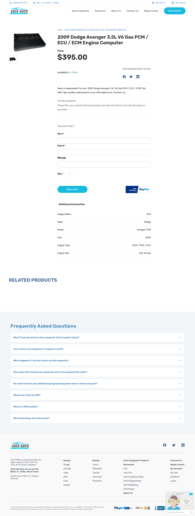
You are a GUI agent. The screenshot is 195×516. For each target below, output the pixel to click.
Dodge (66, 464)
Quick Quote (174, 11)
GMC (65, 477)
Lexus (95, 464)
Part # (61, 145)
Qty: (60, 173)
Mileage (61, 157)
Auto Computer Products (136, 460)
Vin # (60, 133)
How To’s (127, 472)
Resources (100, 10)
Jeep (65, 472)
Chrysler (67, 468)
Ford (65, 481)
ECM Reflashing (130, 485)
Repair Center (151, 10)
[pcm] (13, 59)
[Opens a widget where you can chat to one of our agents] (179, 503)
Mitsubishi (97, 468)
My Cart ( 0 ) (161, 3)
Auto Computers (80, 10)
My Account (180, 3)
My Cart (174, 472)
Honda (66, 485)
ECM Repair (128, 489)
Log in (173, 481)
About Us (116, 10)
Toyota (96, 472)
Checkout (174, 477)
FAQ (125, 468)
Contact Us (132, 10)
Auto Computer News (133, 477)
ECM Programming (132, 481)
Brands (67, 460)
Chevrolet (97, 477)
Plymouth (97, 481)
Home (59, 30)
